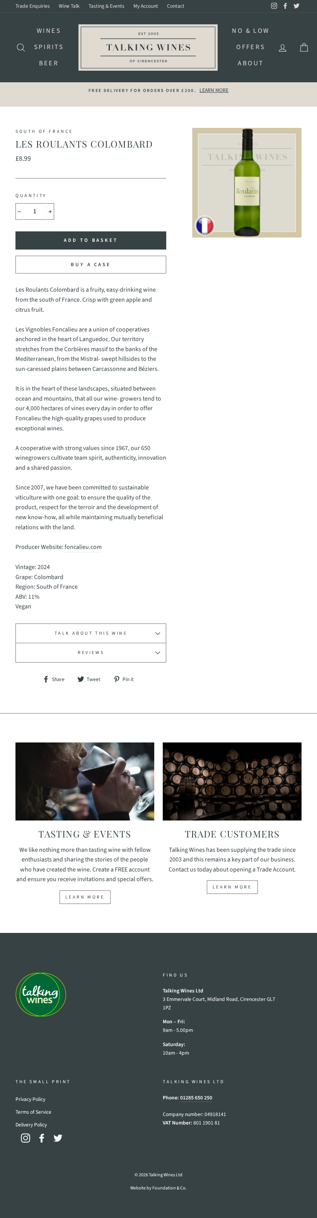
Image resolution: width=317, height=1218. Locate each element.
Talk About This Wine (91, 633)
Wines (49, 31)
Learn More (85, 897)
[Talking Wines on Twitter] (58, 1138)
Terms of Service (33, 1112)
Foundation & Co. (169, 1188)
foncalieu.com (83, 547)
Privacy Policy (30, 1099)
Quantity (31, 195)
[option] (158, 90)
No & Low (250, 31)
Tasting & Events (106, 6)
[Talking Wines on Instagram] (25, 1138)
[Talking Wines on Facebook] (41, 1138)
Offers (250, 47)
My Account (145, 6)
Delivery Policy (31, 1124)
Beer (49, 63)
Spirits (49, 47)
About (251, 63)
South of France (44, 131)
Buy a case (91, 264)
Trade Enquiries (32, 6)
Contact (175, 6)
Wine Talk (69, 6)
